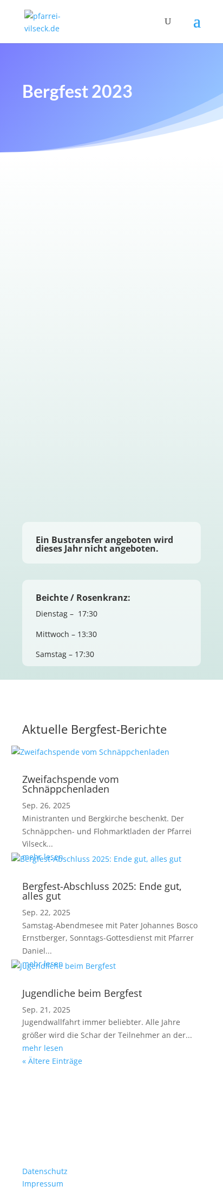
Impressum (42, 1183)
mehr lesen (42, 1048)
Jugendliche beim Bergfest (82, 993)
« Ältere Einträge (52, 1061)
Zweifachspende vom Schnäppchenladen (70, 784)
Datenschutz (45, 1171)
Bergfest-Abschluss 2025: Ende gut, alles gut (102, 891)
